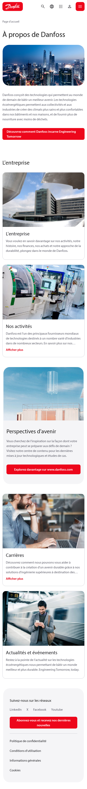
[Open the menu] (80, 6)
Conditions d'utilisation (25, 751)
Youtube (57, 709)
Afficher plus (14, 350)
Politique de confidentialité (28, 741)
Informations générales (25, 760)
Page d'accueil (10, 21)
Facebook (39, 709)
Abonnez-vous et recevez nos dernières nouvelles (44, 722)
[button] (60, 6)
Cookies (15, 770)
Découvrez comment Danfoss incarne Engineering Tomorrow (41, 133)
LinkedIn (16, 709)
